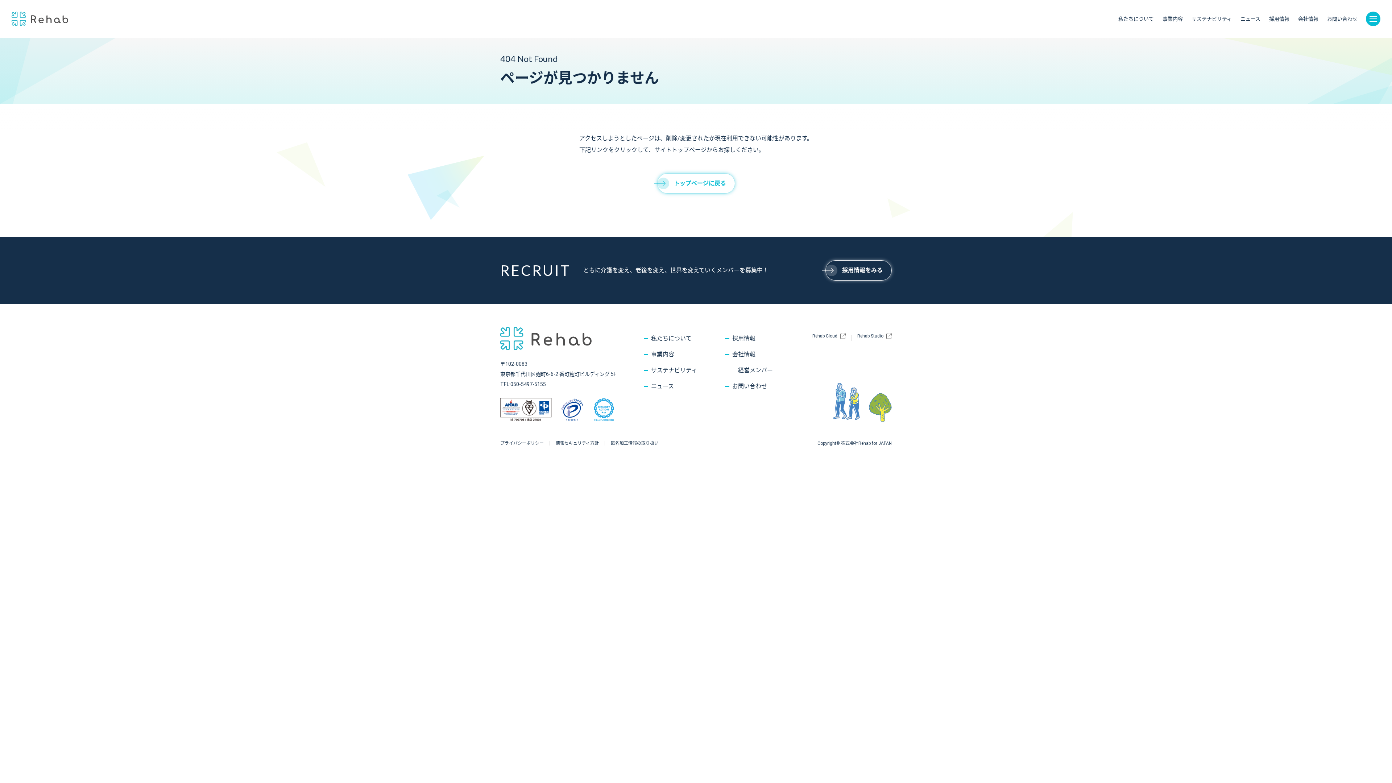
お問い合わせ (1342, 19)
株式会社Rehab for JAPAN (40, 19)
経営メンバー (755, 370)
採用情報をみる (862, 270)
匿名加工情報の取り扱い (635, 443)
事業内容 (1173, 19)
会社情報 (1308, 19)
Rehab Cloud (824, 336)
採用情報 (1279, 19)
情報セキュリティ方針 (577, 443)
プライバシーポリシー (522, 443)
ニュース (1250, 19)
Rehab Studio (870, 336)
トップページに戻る (700, 183)
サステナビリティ (1212, 19)
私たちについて (1136, 19)
